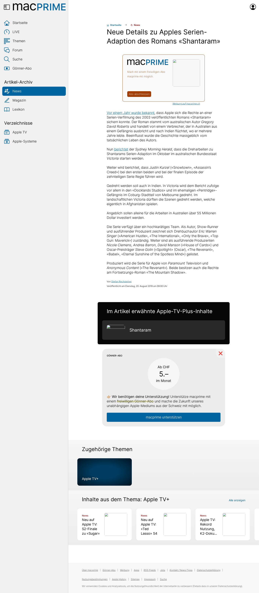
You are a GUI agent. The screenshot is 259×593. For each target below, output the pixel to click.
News (17, 91)
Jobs (162, 570)
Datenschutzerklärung (208, 570)
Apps (136, 570)
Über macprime (90, 570)
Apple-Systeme (25, 141)
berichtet (121, 149)
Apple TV (20, 132)
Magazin (19, 100)
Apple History (119, 579)
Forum (17, 50)
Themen (19, 41)
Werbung (124, 570)
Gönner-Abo (22, 68)
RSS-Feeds (150, 570)
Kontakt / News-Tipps (181, 570)
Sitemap (135, 579)
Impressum (149, 579)
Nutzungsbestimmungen (95, 579)
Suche (17, 59)
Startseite (20, 23)
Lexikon (18, 109)
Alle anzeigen (237, 500)
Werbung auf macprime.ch (186, 103)
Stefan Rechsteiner (121, 281)
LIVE (16, 32)
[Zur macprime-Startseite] (39, 7)
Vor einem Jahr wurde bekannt (130, 113)
